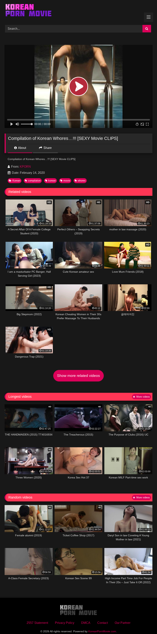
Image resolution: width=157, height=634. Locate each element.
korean (52, 180)
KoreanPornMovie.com (102, 631)
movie (66, 180)
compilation (34, 180)
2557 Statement (37, 622)
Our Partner (122, 622)
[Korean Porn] (78, 11)
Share (47, 147)
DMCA (85, 622)
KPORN (25, 166)
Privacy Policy (64, 622)
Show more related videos (78, 376)
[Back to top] (145, 622)
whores (82, 180)
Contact (102, 622)
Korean (16, 180)
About (21, 147)
